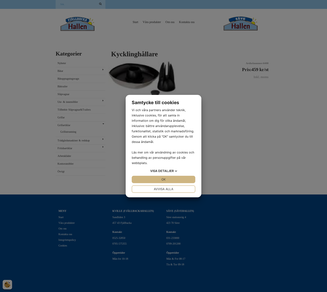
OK (163, 179)
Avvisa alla (163, 189)
